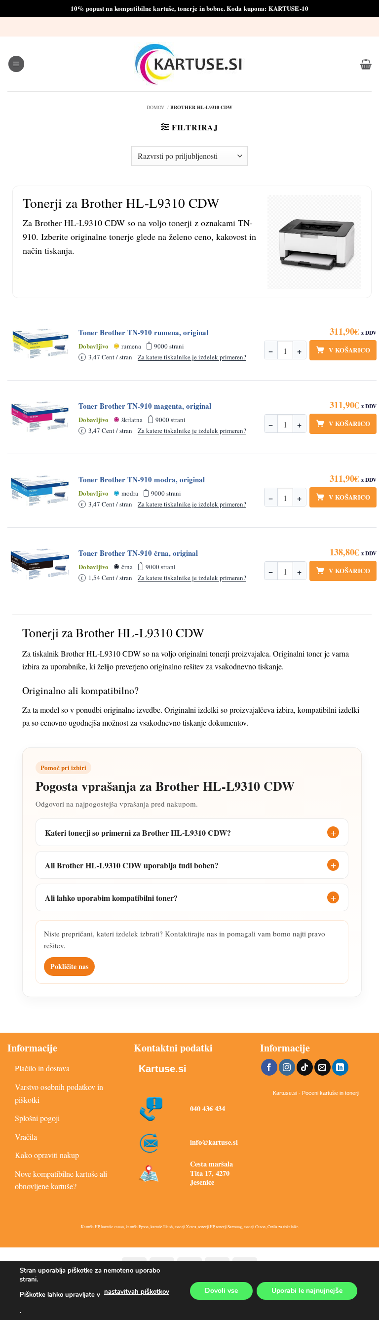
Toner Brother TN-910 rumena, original (143, 332)
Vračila (26, 1136)
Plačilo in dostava (42, 1068)
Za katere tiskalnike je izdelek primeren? (192, 356)
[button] (16, 64)
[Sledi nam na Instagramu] (287, 1067)
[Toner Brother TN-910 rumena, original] (40, 343)
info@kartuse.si (214, 1142)
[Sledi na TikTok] (305, 1067)
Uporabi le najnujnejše (306, 1290)
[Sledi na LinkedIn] (340, 1067)
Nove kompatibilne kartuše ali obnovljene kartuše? (61, 1180)
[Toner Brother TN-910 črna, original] (40, 564)
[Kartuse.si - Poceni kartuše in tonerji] (189, 64)
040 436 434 (207, 1108)
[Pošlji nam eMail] (322, 1067)
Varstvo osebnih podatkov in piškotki (59, 1093)
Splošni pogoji (37, 1118)
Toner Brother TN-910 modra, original (141, 479)
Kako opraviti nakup (47, 1155)
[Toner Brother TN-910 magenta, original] (40, 417)
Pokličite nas (69, 966)
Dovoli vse (221, 1290)
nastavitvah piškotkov (136, 1291)
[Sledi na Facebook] (269, 1067)
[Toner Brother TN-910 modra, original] (40, 490)
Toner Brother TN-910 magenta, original (144, 406)
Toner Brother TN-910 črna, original (138, 553)
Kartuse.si (163, 1068)
